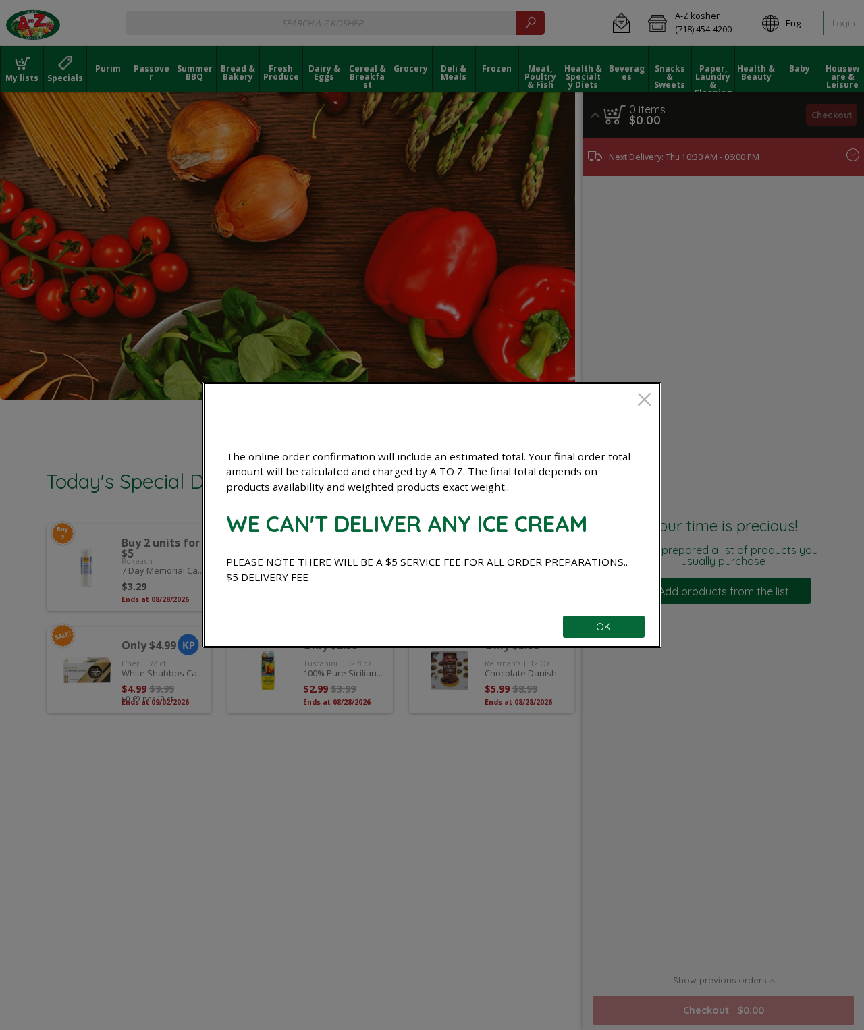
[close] (644, 400)
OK (603, 626)
